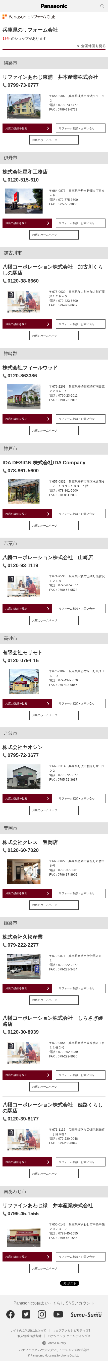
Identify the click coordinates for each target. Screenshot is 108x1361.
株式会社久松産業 (23, 937)
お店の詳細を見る (16, 128)
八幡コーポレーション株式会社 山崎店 (48, 557)
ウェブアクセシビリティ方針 (72, 1330)
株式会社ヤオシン (23, 747)
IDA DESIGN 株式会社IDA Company (44, 462)
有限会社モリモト (23, 652)
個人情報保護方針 (29, 1336)
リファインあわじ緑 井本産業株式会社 (48, 1205)
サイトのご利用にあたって (28, 1330)
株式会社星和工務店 (25, 172)
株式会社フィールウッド (30, 367)
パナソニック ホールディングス (69, 1336)
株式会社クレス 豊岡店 (30, 842)
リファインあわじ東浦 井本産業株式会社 (50, 77)
